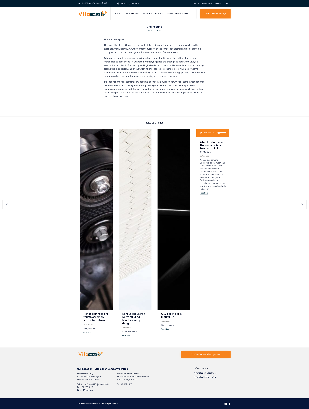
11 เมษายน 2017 (88, 324)
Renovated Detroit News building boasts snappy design (133, 318)
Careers (218, 3)
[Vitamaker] (92, 13)
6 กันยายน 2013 (166, 321)
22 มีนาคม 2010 (205, 156)
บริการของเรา (132, 13)
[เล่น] (201, 133)
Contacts (227, 3)
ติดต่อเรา (159, 13)
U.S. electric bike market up (171, 315)
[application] (212, 133)
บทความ (196, 3)
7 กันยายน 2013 (127, 328)
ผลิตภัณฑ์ (147, 13)
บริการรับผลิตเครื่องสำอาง (205, 373)
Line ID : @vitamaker (130, 3)
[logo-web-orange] (90, 355)
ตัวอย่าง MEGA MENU (177, 13)
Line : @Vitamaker (85, 390)
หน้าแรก (119, 13)
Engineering (154, 26)
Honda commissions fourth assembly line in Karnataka (96, 317)
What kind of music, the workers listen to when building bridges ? (212, 147)
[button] (215, 13)
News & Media (207, 3)
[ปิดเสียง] (218, 133)
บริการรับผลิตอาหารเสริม (205, 377)
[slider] (223, 132)
